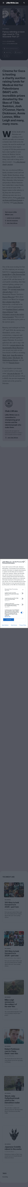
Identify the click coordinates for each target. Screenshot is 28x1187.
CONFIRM (8, 619)
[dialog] (14, 593)
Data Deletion (5, 625)
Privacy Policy (22, 625)
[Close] (24, 562)
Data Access (14, 625)
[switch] (22, 593)
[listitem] (14, 590)
